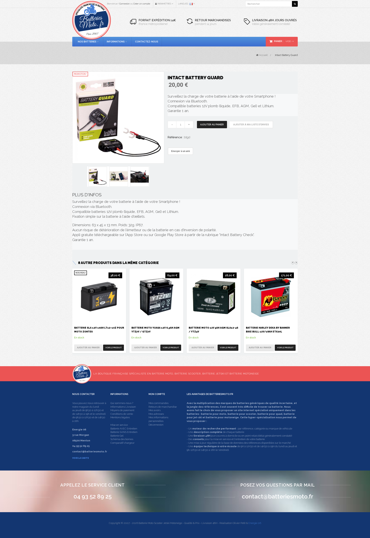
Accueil (263, 55)
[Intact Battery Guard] (118, 117)
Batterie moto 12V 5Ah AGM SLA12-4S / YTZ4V (213, 329)
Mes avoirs (155, 410)
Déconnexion (156, 424)
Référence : (175, 137)
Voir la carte (80, 458)
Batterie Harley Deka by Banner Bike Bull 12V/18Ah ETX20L (268, 329)
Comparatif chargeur (122, 442)
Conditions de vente (121, 413)
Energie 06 (254, 523)
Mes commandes (158, 403)
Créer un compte (141, 4)
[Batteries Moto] (91, 20)
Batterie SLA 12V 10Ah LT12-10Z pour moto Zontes (99, 329)
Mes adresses (156, 413)
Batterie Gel (117, 435)
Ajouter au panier (212, 124)
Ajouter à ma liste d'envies (251, 124)
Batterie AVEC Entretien (123, 428)
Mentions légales (120, 417)
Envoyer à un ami (180, 151)
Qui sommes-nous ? (121, 403)
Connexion (124, 4)
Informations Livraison (123, 406)
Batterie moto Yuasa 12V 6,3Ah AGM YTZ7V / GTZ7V (155, 329)
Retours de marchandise (163, 406)
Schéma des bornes (121, 439)
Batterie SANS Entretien (123, 432)
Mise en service (119, 424)
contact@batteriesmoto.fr (277, 496)
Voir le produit (113, 348)
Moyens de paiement (122, 410)
